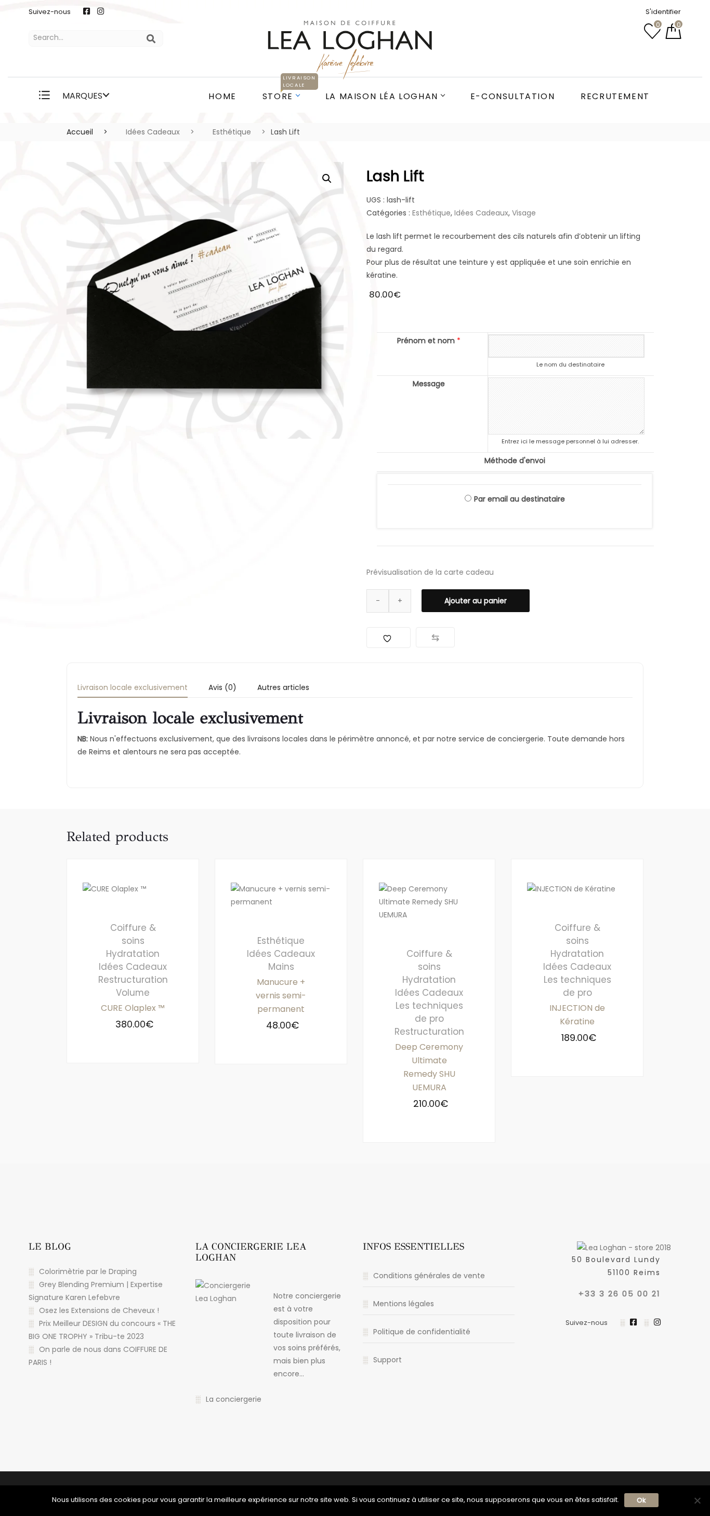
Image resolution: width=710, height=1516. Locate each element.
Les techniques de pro (429, 1012)
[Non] (697, 1500)
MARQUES (81, 96)
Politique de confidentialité (421, 1331)
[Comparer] (435, 637)
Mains (281, 966)
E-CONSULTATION (512, 96)
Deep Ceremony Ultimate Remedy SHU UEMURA (429, 1067)
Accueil (80, 132)
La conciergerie (233, 1399)
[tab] (132, 691)
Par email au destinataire (519, 499)
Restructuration (133, 979)
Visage (524, 213)
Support (387, 1360)
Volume (133, 992)
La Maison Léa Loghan (381, 96)
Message (429, 383)
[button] (327, 178)
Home (222, 96)
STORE (287, 90)
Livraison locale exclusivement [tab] (132, 688)
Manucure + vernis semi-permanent (281, 995)
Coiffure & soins (133, 934)
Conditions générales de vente (429, 1275)
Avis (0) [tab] (222, 688)
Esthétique (232, 132)
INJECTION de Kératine (577, 1014)
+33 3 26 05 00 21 (619, 1293)
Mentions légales (403, 1303)
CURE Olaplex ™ (133, 1008)
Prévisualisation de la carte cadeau (430, 572)
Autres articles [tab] (283, 688)
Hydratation (133, 954)
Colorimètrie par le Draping (88, 1271)
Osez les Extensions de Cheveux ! (99, 1310)
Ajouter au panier (475, 600)
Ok (641, 1500)
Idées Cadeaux (153, 132)
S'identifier (663, 12)
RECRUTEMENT (615, 96)
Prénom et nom (429, 340)
